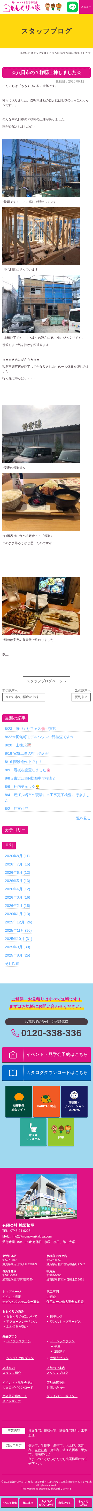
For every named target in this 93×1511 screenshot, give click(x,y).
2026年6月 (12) (17, 872)
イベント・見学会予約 (17, 1382)
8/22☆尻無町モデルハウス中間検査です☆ (39, 737)
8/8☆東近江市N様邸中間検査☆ (30, 778)
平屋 (57, 1346)
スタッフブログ (57, 1373)
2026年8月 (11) (17, 856)
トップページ (11, 1291)
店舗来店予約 (56, 1382)
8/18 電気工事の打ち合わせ (27, 753)
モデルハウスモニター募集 (21, 1301)
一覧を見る (82, 818)
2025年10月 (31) (18, 939)
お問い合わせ (56, 1387)
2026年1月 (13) (17, 914)
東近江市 (41, 1450)
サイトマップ (11, 1401)
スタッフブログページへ (46, 681)
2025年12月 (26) (18, 922)
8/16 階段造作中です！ (23, 762)
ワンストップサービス (65, 1321)
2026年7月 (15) (17, 864)
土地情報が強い (17, 1326)
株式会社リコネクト (61, 1488)
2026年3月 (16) (17, 897)
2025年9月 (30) (17, 947)
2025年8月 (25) (17, 955)
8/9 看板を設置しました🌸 (28, 770)
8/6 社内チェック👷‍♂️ (22, 786)
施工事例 (53, 1291)
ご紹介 (51, 1297)
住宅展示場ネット (14, 1396)
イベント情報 (11, 1297)
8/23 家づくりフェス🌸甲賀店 (30, 729)
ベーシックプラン (62, 1341)
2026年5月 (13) (17, 881)
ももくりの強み (83, 1503)
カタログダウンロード (17, 1387)
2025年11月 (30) (18, 930)
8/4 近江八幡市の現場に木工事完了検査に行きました (47, 797)
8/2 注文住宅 (16, 808)
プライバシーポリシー (62, 1396)
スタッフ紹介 (11, 1373)
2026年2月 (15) (17, 905)
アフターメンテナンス (21, 1321)
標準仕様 (56, 1316)
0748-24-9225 (20, 1231)
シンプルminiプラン (20, 1358)
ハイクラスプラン (18, 1341)
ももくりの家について (21, 1316)
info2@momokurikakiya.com (32, 1236)
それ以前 (12, 963)
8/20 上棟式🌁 (18, 745)
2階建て (59, 1351)
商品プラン (64, 1502)
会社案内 (8, 1368)
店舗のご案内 (56, 1368)
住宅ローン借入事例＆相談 (65, 1301)
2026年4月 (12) (17, 889)
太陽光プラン (59, 1358)
